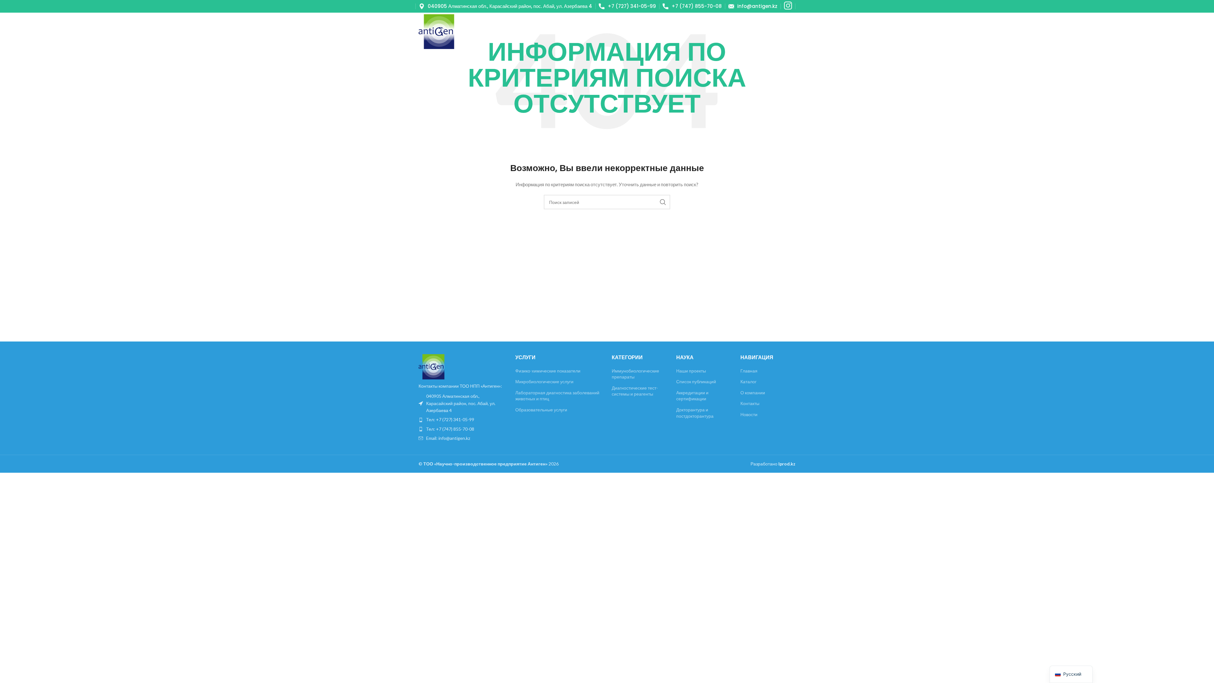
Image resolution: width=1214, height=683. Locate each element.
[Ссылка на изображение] (432, 366)
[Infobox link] (505, 6)
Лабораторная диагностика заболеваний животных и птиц (557, 396)
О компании (752, 392)
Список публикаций (696, 381)
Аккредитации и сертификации (692, 396)
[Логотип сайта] (436, 31)
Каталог (748, 381)
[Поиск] (766, 31)
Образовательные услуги (541, 409)
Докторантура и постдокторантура (695, 413)
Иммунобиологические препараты (635, 374)
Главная (748, 370)
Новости (748, 414)
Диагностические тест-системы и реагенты (635, 391)
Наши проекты (691, 370)
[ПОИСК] (663, 202)
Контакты (749, 403)
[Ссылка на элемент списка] (462, 403)
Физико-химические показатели (547, 370)
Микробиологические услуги (544, 381)
